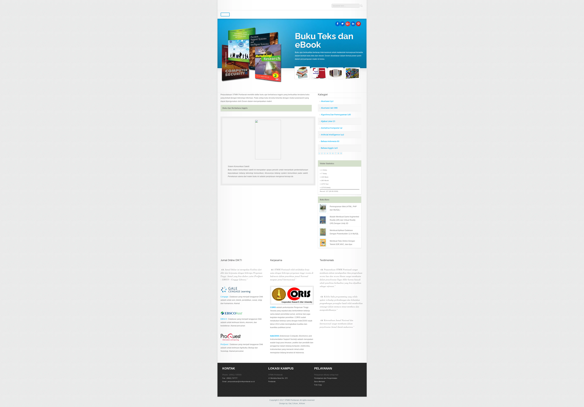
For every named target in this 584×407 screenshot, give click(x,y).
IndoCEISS (274, 336)
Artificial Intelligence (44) (332, 135)
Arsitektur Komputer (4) (331, 128)
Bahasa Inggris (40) (329, 148)
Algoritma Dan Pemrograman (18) (336, 115)
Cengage (224, 297)
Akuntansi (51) (327, 101)
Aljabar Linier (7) (328, 121)
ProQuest (224, 344)
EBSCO (224, 319)
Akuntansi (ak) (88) (329, 108)
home (225, 14)
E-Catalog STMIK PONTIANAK (251, 5)
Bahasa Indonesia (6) (330, 141)
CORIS (273, 307)
